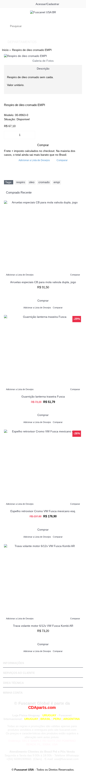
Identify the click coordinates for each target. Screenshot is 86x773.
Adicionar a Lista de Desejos (34, 160)
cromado (44, 182)
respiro (20, 182)
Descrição (43, 68)
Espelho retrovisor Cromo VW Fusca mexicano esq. (43, 511)
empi (57, 182)
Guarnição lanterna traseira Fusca (43, 396)
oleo (31, 182)
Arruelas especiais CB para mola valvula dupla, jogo (43, 282)
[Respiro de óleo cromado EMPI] (43, 56)
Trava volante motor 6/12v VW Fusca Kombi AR (43, 625)
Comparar (62, 160)
